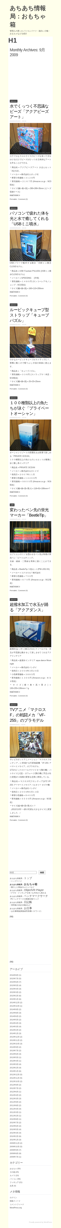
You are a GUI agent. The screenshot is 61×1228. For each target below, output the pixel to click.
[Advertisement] (30, 77)
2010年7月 (14, 1123)
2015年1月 (14, 999)
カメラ (12, 1175)
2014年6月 (14, 1016)
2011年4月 (14, 1109)
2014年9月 (14, 1009)
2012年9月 (14, 1085)
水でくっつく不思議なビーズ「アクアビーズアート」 (29, 111)
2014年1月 (14, 1033)
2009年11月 (15, 1143)
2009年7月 (14, 1157)
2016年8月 (14, 975)
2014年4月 (14, 1023)
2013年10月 (15, 1044)
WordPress (48, 1222)
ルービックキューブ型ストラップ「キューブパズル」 (29, 315)
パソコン (13, 1179)
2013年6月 (14, 1054)
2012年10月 (15, 1081)
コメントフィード (17, 1204)
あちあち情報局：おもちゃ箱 (28, 16)
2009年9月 (14, 1150)
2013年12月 (15, 1037)
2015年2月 (14, 996)
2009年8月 (14, 1153)
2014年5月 (14, 1020)
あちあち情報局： (21, 878)
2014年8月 (14, 1013)
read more (15, 195)
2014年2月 (14, 1030)
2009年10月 (15, 1147)
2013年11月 (15, 1040)
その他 (12, 1172)
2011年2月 (14, 1116)
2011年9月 (14, 1102)
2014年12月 (15, 1003)
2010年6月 (14, 1126)
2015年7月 (14, 979)
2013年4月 (14, 1061)
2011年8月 (14, 1105)
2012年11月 (15, 1078)
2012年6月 (14, 1092)
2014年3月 (14, 1027)
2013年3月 (14, 1064)
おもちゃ (14, 101)
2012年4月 (14, 1095)
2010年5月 (14, 1129)
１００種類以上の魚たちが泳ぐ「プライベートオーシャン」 (29, 408)
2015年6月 (14, 982)
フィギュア (14, 1182)
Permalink (13, 199)
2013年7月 (14, 1051)
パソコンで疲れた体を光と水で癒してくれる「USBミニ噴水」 (29, 218)
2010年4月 (14, 1133)
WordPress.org (16, 1208)
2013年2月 (14, 1068)
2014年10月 (15, 1006)
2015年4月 (14, 989)
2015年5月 (14, 985)
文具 (12, 505)
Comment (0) (23, 199)
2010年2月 (14, 1136)
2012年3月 (14, 1099)
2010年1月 (14, 1140)
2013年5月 (14, 1057)
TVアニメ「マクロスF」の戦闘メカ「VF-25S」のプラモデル (28, 715)
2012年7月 (14, 1088)
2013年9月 (14, 1047)
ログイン (13, 1198)
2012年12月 (15, 1075)
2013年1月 (14, 1071)
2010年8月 (14, 1119)
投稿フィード (15, 1201)
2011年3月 (14, 1112)
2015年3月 (14, 992)
